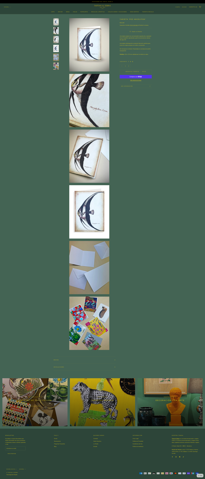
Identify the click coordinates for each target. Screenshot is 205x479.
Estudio (95, 446)
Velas (75, 11)
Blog (55, 446)
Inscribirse (12, 453)
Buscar (184, 7)
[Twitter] (130, 61)
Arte (53, 11)
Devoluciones (59, 367)
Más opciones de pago (135, 80)
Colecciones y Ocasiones (117, 11)
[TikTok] (183, 457)
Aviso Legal (135, 438)
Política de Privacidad (138, 441)
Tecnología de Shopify (11, 474)
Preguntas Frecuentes (59, 444)
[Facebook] (128, 61)
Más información (127, 86)
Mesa (68, 11)
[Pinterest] (132, 61)
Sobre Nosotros (97, 441)
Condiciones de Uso (137, 444)
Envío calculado (134, 25)
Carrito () (193, 7)
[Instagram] (176, 457)
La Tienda (95, 444)
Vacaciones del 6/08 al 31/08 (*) (102, 1)
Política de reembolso (138, 446)
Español (6, 7)
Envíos (56, 359)
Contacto (95, 438)
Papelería (84, 11)
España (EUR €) (10, 469)
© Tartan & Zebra (12, 472)
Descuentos (134, 11)
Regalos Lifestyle (98, 11)
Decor (60, 11)
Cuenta (177, 7)
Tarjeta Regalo (148, 11)
